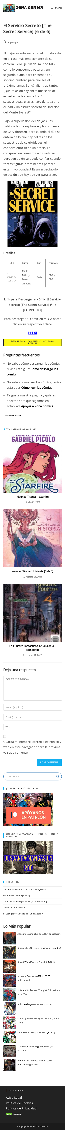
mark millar (15, 415)
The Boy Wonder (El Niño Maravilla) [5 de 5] (24, 889)
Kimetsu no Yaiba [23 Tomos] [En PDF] (36, 1032)
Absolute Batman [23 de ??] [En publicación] (25, 901)
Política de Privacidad (21, 1108)
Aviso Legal (14, 1098)
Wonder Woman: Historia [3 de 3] (32, 571)
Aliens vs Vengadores (14, 907)
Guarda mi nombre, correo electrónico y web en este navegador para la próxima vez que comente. (32, 747)
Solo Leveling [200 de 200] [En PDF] (35, 1004)
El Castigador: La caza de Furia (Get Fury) (23, 913)
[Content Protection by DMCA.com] (14, 1114)
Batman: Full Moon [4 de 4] (16, 895)
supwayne (13, 42)
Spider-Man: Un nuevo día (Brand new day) (39, 947)
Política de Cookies (19, 1103)
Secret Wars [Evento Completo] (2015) (36, 962)
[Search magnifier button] (58, 776)
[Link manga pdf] (28, 857)
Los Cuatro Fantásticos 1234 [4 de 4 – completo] (32, 647)
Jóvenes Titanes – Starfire (32, 496)
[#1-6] (32, 333)
